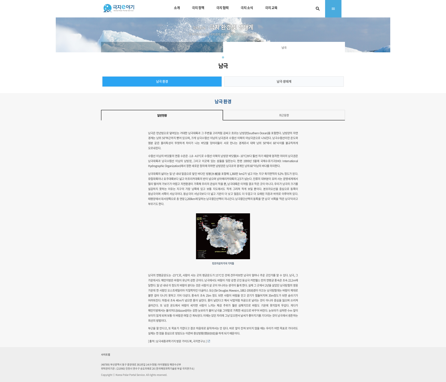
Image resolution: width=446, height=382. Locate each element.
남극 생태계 (284, 81)
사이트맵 (105, 354)
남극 (284, 47)
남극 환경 (162, 81)
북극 (162, 47)
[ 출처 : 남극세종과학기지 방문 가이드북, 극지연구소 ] (178, 341)
